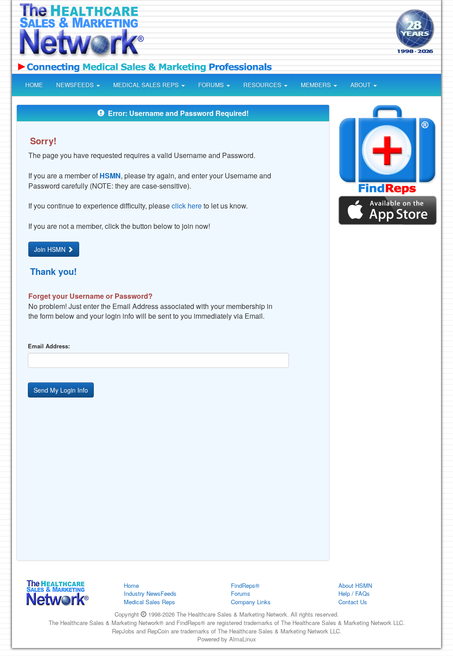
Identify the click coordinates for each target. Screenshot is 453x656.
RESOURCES (263, 85)
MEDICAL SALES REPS (146, 85)
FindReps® (245, 585)
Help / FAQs (354, 593)
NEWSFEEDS (76, 85)
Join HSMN (50, 249)
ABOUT (361, 85)
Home (131, 585)
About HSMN (355, 585)
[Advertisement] (267, 32)
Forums (240, 593)
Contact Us (352, 602)
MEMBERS (317, 85)
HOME (34, 85)
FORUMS (212, 85)
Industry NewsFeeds (150, 593)
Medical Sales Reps (149, 602)
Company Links (251, 602)
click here (187, 206)
